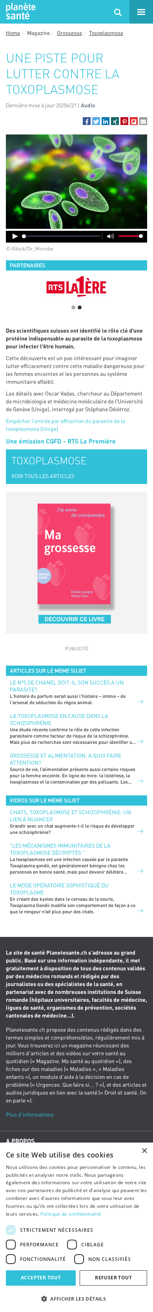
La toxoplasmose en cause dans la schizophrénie (59, 719)
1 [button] (73, 307)
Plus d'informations (30, 1114)
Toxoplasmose (106, 32)
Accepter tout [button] (41, 1277)
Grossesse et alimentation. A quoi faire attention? (65, 759)
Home (13, 32)
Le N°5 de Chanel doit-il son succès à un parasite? (67, 686)
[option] (76, 286)
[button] (87, 121)
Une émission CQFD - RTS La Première (61, 441)
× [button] (144, 1151)
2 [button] (80, 307)
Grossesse (69, 32)
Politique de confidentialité (70, 1214)
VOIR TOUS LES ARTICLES (43, 476)
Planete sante (19, 12)
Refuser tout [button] (113, 1277)
